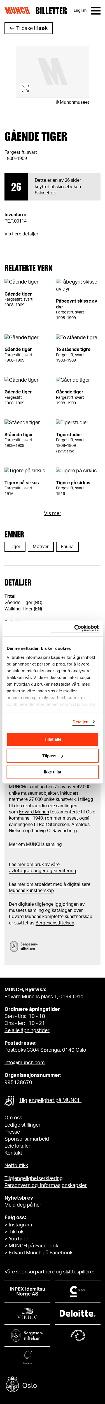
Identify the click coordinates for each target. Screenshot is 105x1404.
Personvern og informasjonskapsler (45, 1185)
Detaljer (80, 721)
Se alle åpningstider (27, 1030)
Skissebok (45, 193)
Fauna (67, 546)
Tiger (15, 546)
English (80, 11)
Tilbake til (32, 28)
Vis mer (52, 513)
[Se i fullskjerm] (52, 72)
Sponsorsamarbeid (26, 1139)
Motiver (41, 546)
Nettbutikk (16, 1165)
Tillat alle (52, 739)
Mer (13, 844)
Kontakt (13, 1153)
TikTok (16, 1232)
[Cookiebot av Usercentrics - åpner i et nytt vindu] (75, 629)
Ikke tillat (52, 772)
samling (53, 844)
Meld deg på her (22, 1205)
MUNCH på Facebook (33, 1246)
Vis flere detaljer (21, 234)
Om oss (13, 1117)
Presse (12, 1132)
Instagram (20, 1225)
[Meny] (96, 11)
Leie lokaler (17, 1146)
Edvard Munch (34, 812)
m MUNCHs (33, 844)
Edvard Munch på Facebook (41, 1253)
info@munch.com (24, 1062)
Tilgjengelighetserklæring (33, 1178)
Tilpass (49, 755)
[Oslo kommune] (52, 1385)
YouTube (18, 1239)
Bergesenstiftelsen (55, 923)
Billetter (51, 11)
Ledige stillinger (22, 1125)
